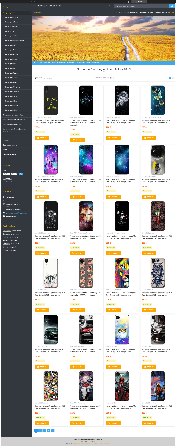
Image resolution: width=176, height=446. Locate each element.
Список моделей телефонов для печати (15, 130)
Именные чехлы (146, 12)
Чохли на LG (9, 31)
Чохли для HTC (10, 45)
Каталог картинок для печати (14, 120)
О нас (5, 136)
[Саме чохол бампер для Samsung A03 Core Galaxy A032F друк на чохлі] (51, 100)
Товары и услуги (9, 13)
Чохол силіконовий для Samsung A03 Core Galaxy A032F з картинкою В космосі (85, 122)
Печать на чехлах (130, 12)
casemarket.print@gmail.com (16, 213)
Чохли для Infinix (11, 101)
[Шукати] (172, 6)
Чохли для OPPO (11, 78)
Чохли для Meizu (11, 50)
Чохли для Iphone (11, 22)
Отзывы (6, 141)
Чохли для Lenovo (11, 17)
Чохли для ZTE (10, 64)
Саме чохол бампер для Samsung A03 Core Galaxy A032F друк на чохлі (50, 121)
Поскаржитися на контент (82, 444)
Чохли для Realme (11, 73)
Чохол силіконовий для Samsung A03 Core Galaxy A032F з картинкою (121, 121)
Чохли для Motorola (12, 87)
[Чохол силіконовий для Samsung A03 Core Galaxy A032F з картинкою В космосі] (86, 100)
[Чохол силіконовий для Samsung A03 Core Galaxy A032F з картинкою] (122, 100)
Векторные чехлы (9, 154)
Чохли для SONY (11, 36)
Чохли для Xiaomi (11, 55)
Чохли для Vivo (10, 68)
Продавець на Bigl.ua (88, 441)
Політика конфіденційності (102, 444)
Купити (43, 137)
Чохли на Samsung (11, 27)
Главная (118, 12)
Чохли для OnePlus (12, 92)
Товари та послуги (43, 63)
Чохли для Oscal (11, 96)
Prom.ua (99, 439)
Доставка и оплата (10, 145)
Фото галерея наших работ (13, 115)
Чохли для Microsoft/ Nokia (15, 41)
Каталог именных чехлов (12, 124)
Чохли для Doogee (12, 106)
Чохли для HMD (11, 110)
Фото (5, 150)
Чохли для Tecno (11, 82)
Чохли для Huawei (11, 59)
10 (48, 431)
